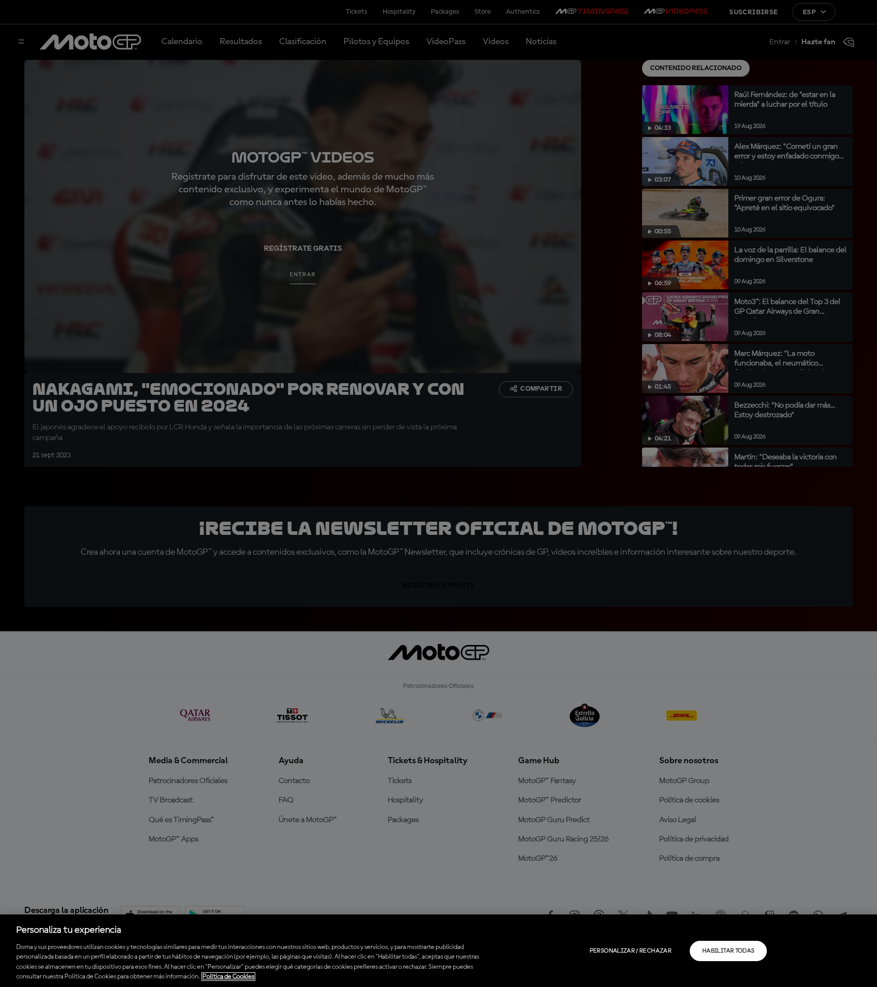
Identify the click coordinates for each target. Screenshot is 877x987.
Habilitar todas (728, 951)
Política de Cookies (228, 976)
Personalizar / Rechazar (630, 951)
